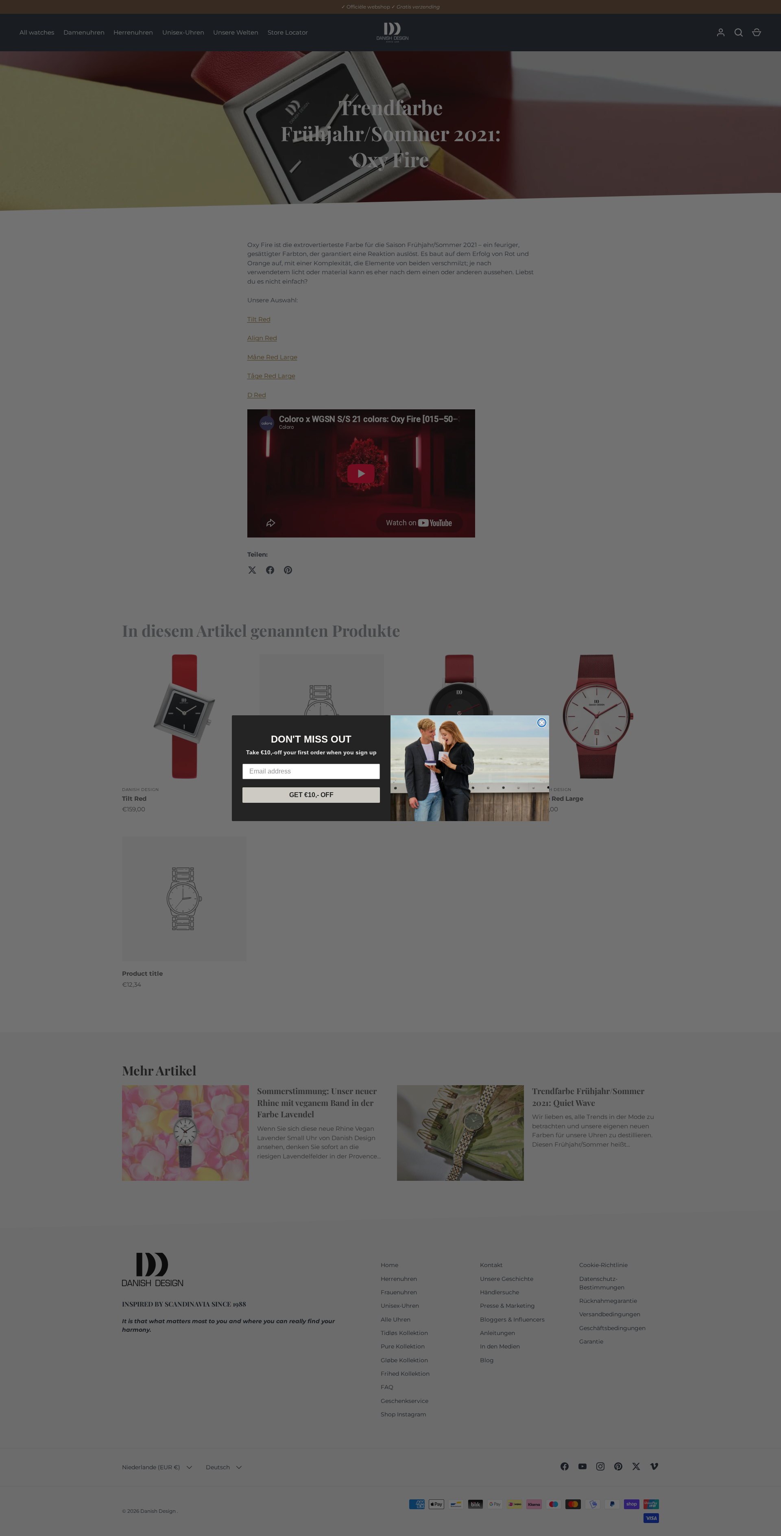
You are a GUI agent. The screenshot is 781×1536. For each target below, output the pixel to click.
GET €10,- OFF (311, 794)
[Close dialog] (542, 723)
